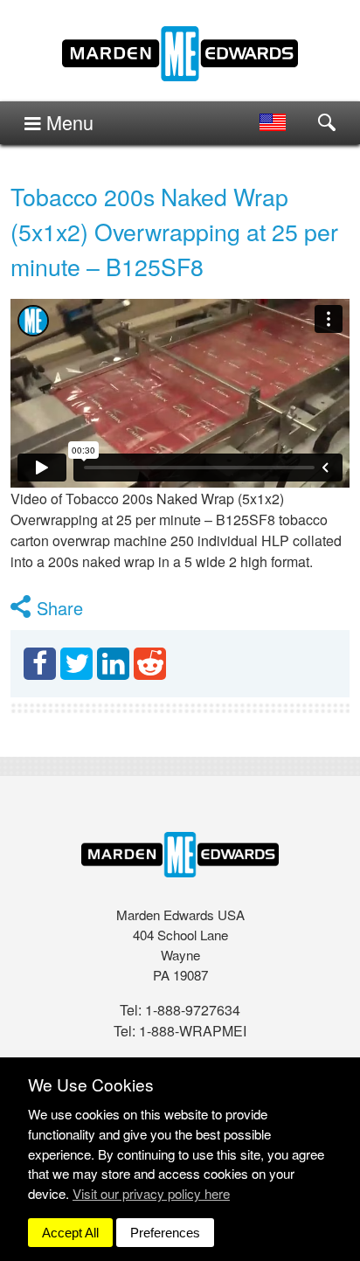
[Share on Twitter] (76, 664)
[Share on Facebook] (40, 664)
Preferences (165, 1232)
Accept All (70, 1232)
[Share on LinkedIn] (113, 664)
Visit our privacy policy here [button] (151, 1193)
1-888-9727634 (192, 1010)
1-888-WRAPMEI (192, 1031)
